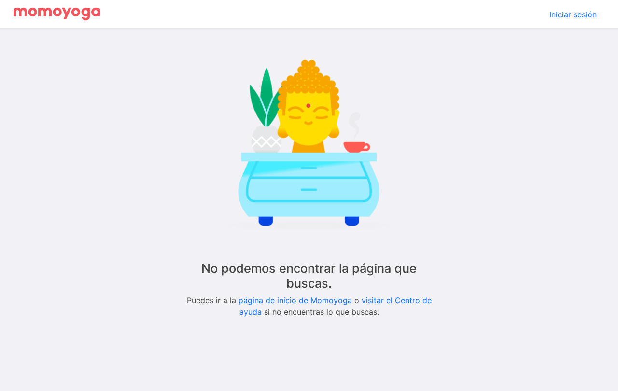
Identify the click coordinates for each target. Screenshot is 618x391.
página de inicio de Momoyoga (295, 300)
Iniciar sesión (573, 14)
